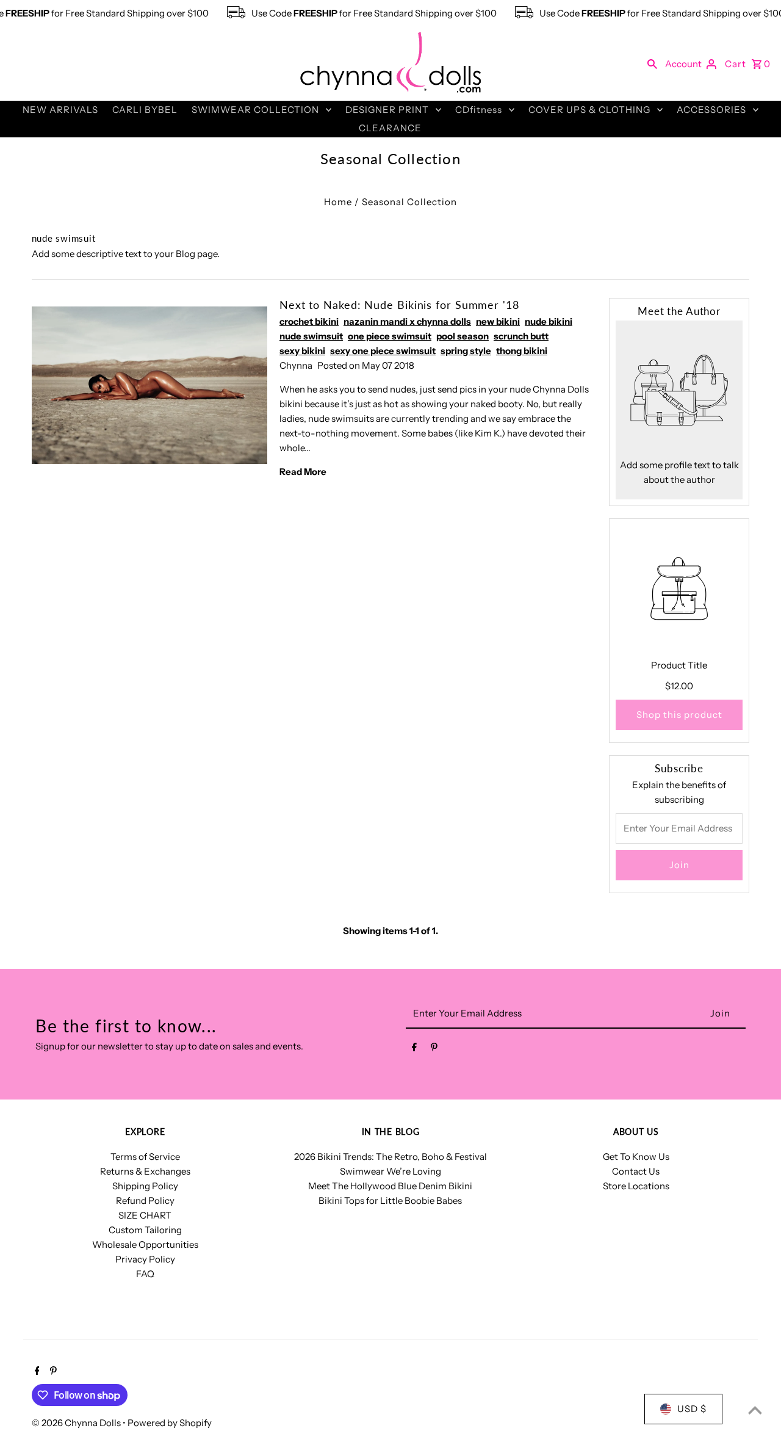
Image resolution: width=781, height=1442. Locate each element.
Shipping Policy (145, 1186)
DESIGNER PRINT (387, 109)
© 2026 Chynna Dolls (77, 1423)
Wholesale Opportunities (145, 1244)
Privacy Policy (145, 1259)
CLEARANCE (390, 128)
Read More (302, 471)
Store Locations (636, 1186)
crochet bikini (309, 321)
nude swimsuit (311, 336)
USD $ (692, 1409)
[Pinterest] (434, 1049)
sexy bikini (302, 351)
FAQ (145, 1274)
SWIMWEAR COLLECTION (255, 109)
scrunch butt (521, 336)
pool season (462, 336)
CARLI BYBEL (145, 109)
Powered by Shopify (170, 1423)
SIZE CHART (144, 1215)
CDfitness (478, 109)
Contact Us (636, 1171)
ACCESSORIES (711, 109)
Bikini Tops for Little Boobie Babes (390, 1200)
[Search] (652, 63)
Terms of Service (145, 1156)
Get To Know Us (636, 1156)
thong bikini (521, 351)
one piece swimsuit (389, 336)
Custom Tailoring (145, 1230)
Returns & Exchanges (145, 1171)
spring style (466, 351)
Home (338, 202)
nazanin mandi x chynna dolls (407, 321)
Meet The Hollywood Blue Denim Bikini (390, 1186)
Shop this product (679, 714)
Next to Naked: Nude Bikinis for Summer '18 (399, 304)
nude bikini (548, 321)
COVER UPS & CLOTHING (589, 109)
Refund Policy (145, 1200)
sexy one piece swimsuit (383, 351)
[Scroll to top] (755, 1410)
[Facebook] (414, 1049)
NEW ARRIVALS (60, 109)
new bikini (498, 321)
